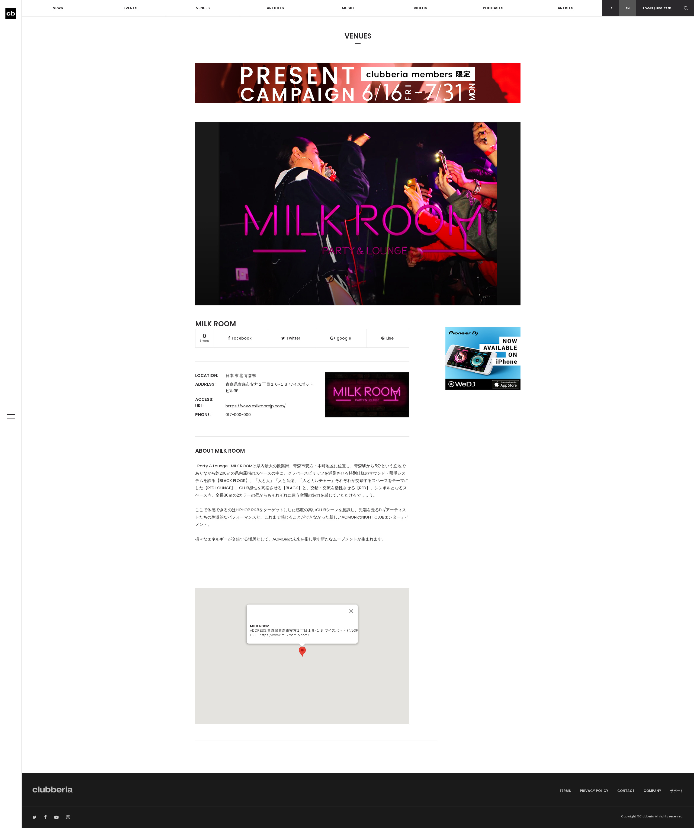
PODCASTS (493, 8)
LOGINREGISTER (657, 8)
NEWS (58, 8)
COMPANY (652, 790)
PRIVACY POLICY (594, 790)
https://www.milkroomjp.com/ (256, 406)
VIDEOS (420, 8)
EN (627, 8)
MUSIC (348, 8)
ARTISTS (565, 8)
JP (610, 8)
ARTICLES (275, 8)
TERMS (565, 790)
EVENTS (130, 8)
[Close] (351, 611)
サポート (676, 790)
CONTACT (626, 790)
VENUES (203, 8)
